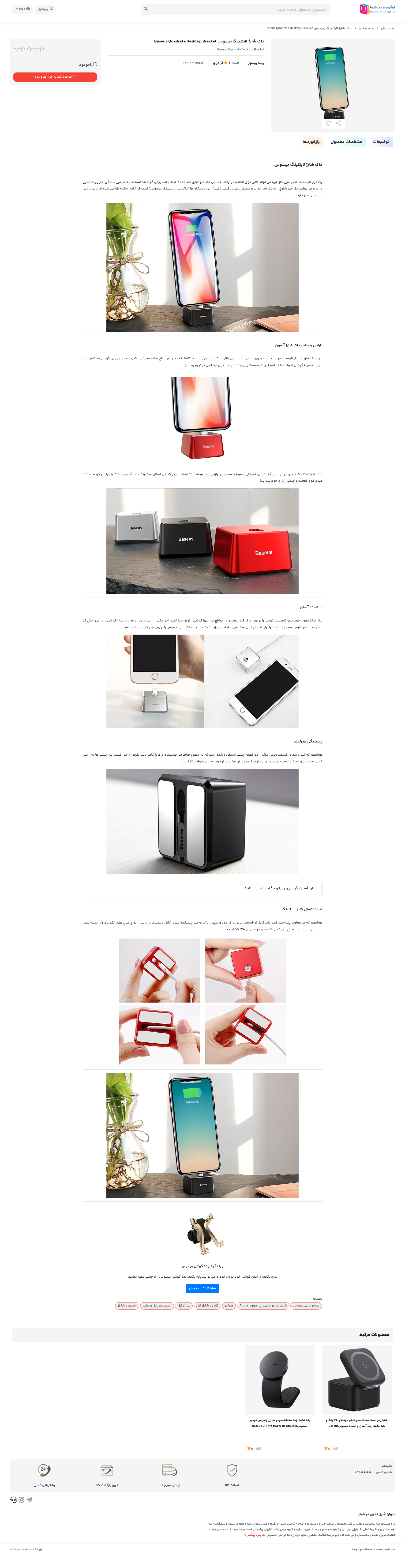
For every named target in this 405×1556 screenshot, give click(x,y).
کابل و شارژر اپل (207, 1305)
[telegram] (29, 1500)
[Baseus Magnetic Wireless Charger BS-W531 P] (357, 1380)
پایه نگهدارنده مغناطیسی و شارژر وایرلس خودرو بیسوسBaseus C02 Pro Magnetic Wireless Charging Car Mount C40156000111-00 (279, 1423)
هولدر (229, 1305)
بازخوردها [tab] (311, 142)
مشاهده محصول (202, 1288)
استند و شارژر (366, 28)
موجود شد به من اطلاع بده (54, 77)
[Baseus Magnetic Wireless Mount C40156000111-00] (280, 1380)
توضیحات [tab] (381, 142)
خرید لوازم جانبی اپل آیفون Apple (263, 1305)
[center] (146, 9)
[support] (13, 1500)
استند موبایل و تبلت (157, 1305)
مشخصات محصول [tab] (346, 142)
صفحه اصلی (388, 28)
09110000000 (363, 1472)
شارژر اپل (183, 1305)
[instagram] (21, 1500)
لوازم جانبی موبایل (306, 1305)
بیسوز (252, 63)
